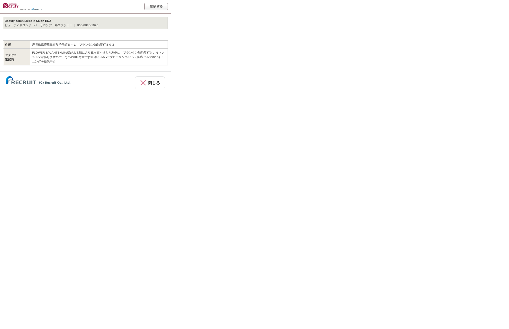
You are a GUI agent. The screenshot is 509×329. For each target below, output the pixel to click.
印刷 (156, 6)
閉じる (154, 82)
